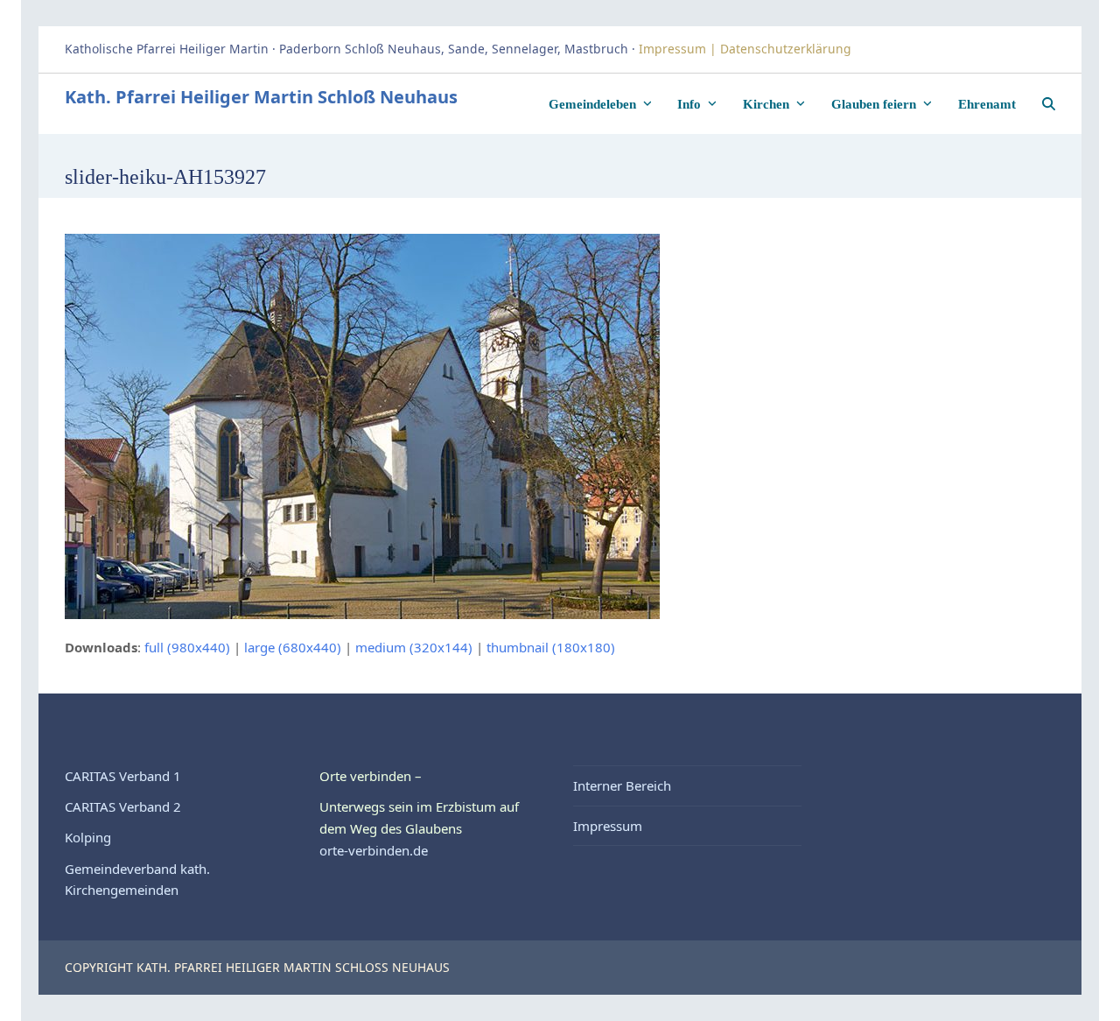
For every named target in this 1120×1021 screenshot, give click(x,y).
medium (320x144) (413, 647)
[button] (1048, 103)
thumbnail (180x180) (550, 647)
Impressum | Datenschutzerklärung (747, 48)
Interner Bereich (622, 785)
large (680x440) (292, 647)
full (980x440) (187, 647)
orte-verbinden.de (373, 850)
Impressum (607, 825)
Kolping (88, 837)
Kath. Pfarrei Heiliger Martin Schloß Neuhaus (261, 97)
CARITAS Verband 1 (123, 776)
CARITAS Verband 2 (123, 806)
